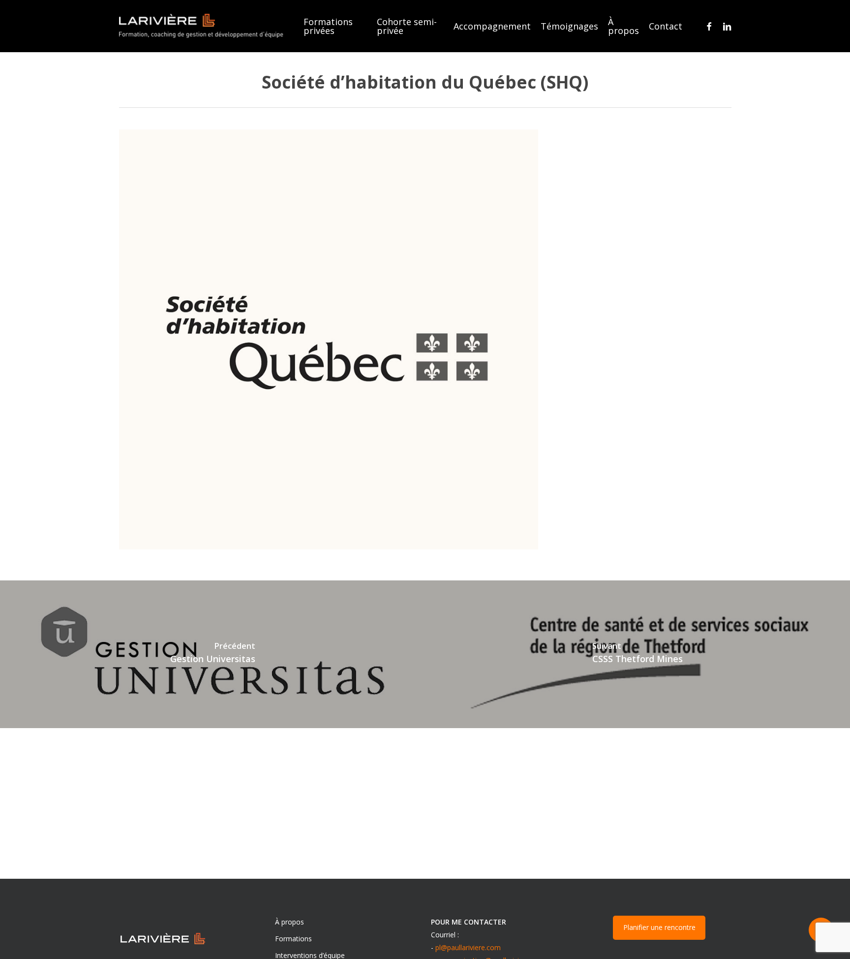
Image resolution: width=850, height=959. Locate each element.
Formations (293, 938)
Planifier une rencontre (659, 927)
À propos (289, 922)
